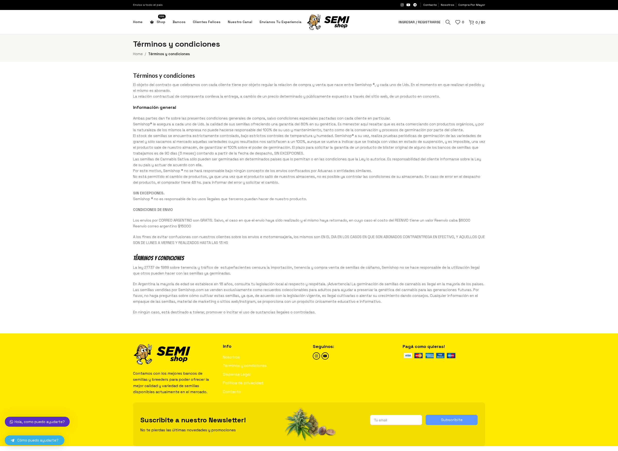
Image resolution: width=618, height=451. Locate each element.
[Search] (448, 22)
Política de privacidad (243, 382)
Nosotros (231, 357)
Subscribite (452, 419)
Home (138, 54)
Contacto (232, 391)
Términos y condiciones (245, 365)
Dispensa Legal (236, 374)
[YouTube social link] (408, 5)
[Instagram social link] (402, 5)
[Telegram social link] (415, 5)
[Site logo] (328, 21)
